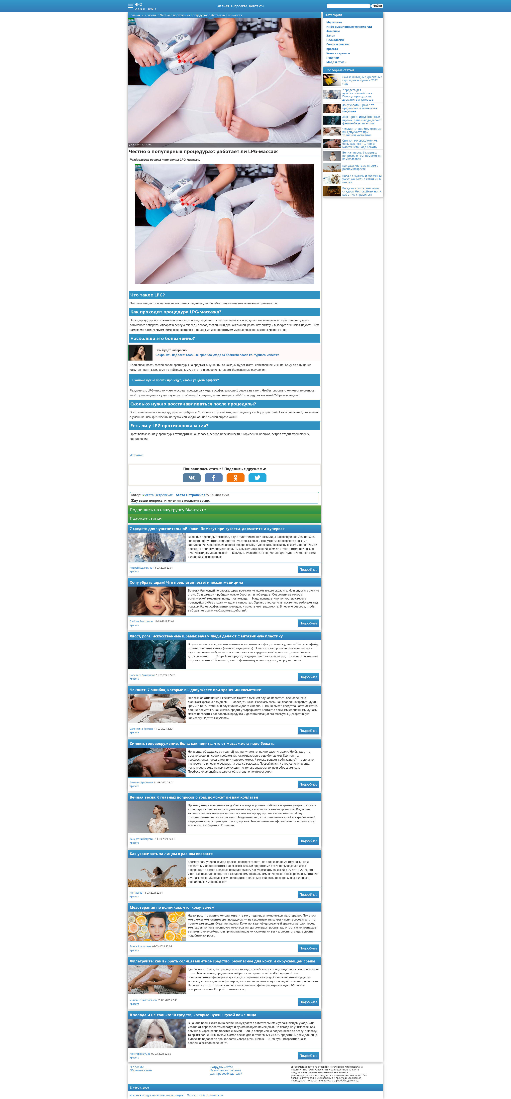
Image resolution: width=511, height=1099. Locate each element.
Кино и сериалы (338, 53)
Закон (330, 35)
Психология (335, 40)
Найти (377, 6)
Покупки (332, 57)
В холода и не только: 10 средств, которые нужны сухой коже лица (193, 1014)
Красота (134, 571)
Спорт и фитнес (337, 44)
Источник (136, 455)
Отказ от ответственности (205, 1095)
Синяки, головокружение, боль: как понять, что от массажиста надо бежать (202, 743)
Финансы (333, 31)
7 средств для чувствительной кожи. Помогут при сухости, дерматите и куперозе (207, 528)
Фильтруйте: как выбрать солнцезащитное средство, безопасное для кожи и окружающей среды (222, 961)
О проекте (239, 6)
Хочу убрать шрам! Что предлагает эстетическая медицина (186, 582)
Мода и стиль (336, 62)
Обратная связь (141, 1070)
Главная (223, 6)
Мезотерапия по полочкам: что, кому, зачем (172, 907)
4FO (139, 4)
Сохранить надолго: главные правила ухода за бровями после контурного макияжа (217, 355)
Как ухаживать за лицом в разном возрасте (171, 853)
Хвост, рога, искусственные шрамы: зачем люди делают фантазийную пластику (206, 636)
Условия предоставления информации (156, 1095)
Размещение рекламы (225, 1070)
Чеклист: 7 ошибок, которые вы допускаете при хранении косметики (195, 689)
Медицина (334, 22)
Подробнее (308, 569)
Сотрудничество (221, 1067)
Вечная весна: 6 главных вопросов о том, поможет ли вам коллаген (194, 797)
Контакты (256, 6)
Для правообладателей (226, 1073)
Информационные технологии (349, 27)
